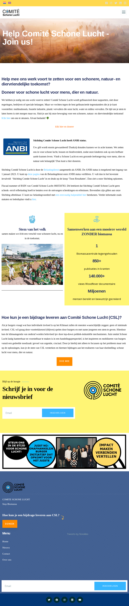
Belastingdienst (51, 169)
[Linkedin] (72, 600)
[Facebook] (57, 600)
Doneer (9, 523)
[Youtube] (80, 600)
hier (34, 199)
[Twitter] (49, 600)
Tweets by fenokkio (77, 534)
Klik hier (6, 118)
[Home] (14, 487)
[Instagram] (64, 600)
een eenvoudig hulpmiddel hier (71, 195)
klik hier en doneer (64, 126)
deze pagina (34, 174)
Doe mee (64, 361)
